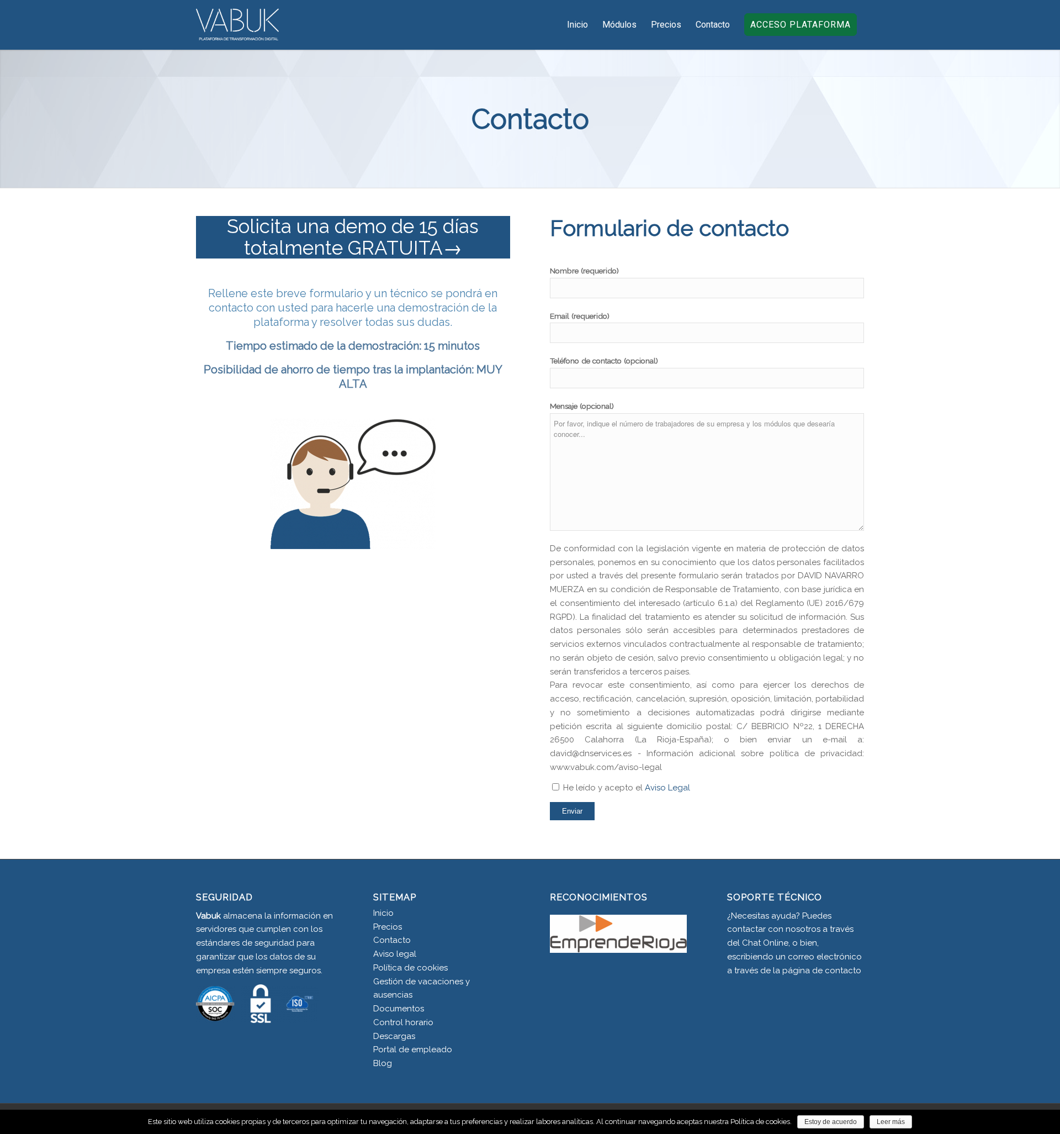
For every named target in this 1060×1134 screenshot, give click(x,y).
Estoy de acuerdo (830, 1122)
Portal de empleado (412, 1049)
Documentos (398, 1009)
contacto (843, 970)
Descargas (394, 1036)
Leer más (891, 1122)
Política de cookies (410, 968)
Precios (387, 927)
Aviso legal (394, 954)
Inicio (383, 913)
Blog (382, 1063)
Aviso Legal (667, 788)
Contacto (392, 940)
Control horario (403, 1022)
